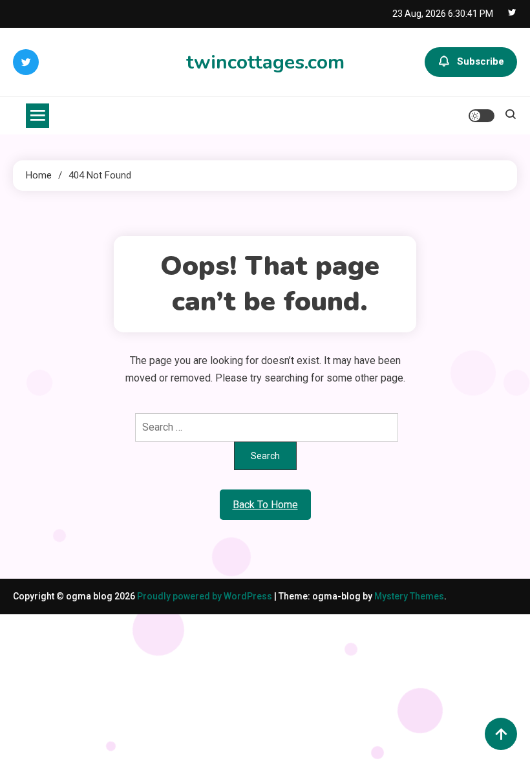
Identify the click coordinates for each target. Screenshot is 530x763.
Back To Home (265, 505)
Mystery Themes (409, 596)
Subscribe (480, 61)
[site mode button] (481, 115)
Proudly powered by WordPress (205, 596)
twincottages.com (265, 62)
